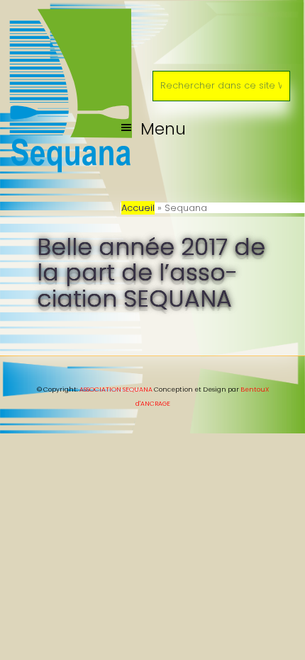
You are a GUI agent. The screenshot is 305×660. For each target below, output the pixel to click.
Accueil (138, 208)
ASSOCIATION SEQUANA (115, 389)
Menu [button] (163, 128)
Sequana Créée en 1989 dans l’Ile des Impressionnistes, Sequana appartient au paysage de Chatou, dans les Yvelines (153, 31)
